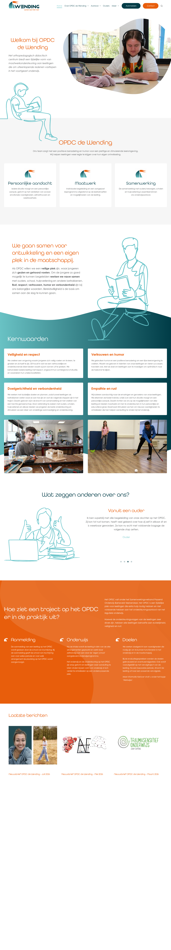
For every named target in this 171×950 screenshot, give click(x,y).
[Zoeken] (162, 6)
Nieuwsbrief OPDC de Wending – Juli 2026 (29, 774)
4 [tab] (131, 562)
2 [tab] (124, 562)
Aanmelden (131, 6)
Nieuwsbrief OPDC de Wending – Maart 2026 (136, 774)
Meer (114, 6)
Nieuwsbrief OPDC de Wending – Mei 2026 (82, 774)
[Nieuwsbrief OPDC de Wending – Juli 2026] (33, 745)
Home (59, 6)
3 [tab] (128, 562)
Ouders (106, 6)
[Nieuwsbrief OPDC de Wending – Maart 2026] (138, 745)
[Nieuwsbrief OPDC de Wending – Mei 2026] (85, 745)
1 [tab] (121, 562)
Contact (150, 6)
